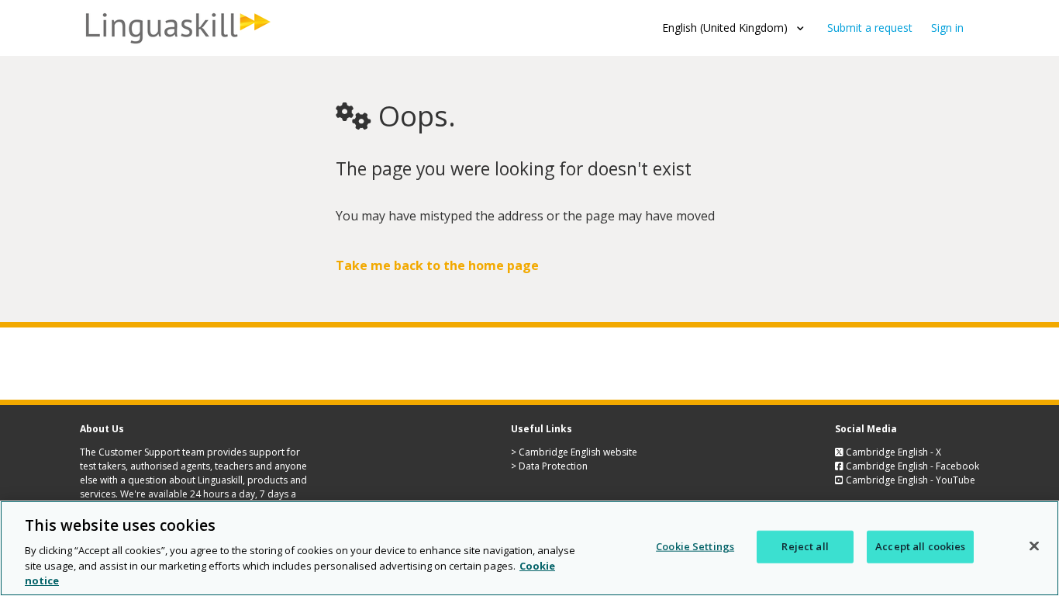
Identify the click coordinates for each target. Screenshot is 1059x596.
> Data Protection (549, 466)
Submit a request (869, 27)
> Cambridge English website (574, 452)
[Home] (177, 43)
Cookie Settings (695, 546)
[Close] (1034, 546)
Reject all (804, 546)
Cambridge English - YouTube (909, 480)
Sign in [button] (947, 27)
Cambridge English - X (892, 452)
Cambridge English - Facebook (911, 466)
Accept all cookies (920, 546)
